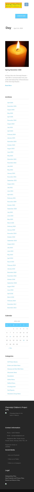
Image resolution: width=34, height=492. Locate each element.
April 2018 (10, 293)
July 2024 (10, 127)
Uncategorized (11, 386)
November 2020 (11, 201)
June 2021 (10, 191)
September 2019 (12, 240)
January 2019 (11, 269)
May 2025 (10, 113)
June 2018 (10, 290)
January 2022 (11, 173)
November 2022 (11, 162)
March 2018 (10, 297)
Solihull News (11, 379)
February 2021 (11, 198)
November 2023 (11, 141)
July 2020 (10, 212)
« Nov (10, 348)
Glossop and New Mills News (15, 369)
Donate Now (21, 16)
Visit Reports (10, 390)
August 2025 (10, 109)
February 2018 (11, 300)
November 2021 (11, 177)
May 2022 (10, 169)
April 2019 (10, 258)
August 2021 (10, 184)
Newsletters (10, 376)
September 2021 (12, 180)
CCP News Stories (12, 362)
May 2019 (10, 254)
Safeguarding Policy (10, 476)
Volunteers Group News (13, 393)
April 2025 (10, 116)
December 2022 (11, 159)
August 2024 (10, 124)
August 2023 (10, 148)
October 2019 (11, 237)
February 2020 (11, 226)
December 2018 (11, 272)
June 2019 (10, 251)
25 (23, 340)
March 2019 (10, 261)
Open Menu (26, 4)
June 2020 (10, 215)
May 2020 (10, 219)
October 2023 (11, 145)
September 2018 (12, 283)
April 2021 (10, 194)
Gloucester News (12, 372)
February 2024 (11, 134)
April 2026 (10, 102)
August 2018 (10, 286)
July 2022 (10, 166)
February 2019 (11, 265)
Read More (8, 85)
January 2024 (11, 138)
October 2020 (11, 205)
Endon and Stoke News (13, 365)
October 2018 (11, 279)
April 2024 (10, 131)
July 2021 (10, 187)
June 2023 (10, 152)
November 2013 (11, 307)
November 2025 (11, 106)
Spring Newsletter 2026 (13, 70)
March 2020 (10, 223)
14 (10, 336)
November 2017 (11, 304)
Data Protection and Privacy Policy (14, 478)
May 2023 (10, 155)
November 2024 (11, 120)
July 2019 (10, 247)
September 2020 (12, 208)
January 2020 (11, 230)
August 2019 (10, 244)
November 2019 (11, 233)
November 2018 (11, 276)
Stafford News (11, 383)
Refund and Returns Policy (12, 480)
